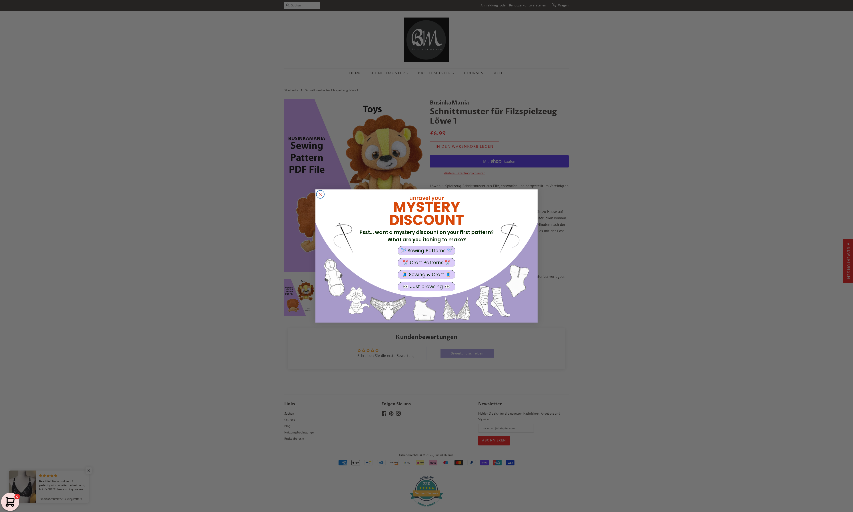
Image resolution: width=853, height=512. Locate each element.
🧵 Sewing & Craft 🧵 (426, 274)
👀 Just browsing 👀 (426, 286)
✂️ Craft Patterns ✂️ (426, 262)
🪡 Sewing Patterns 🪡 (427, 250)
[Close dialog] (320, 194)
